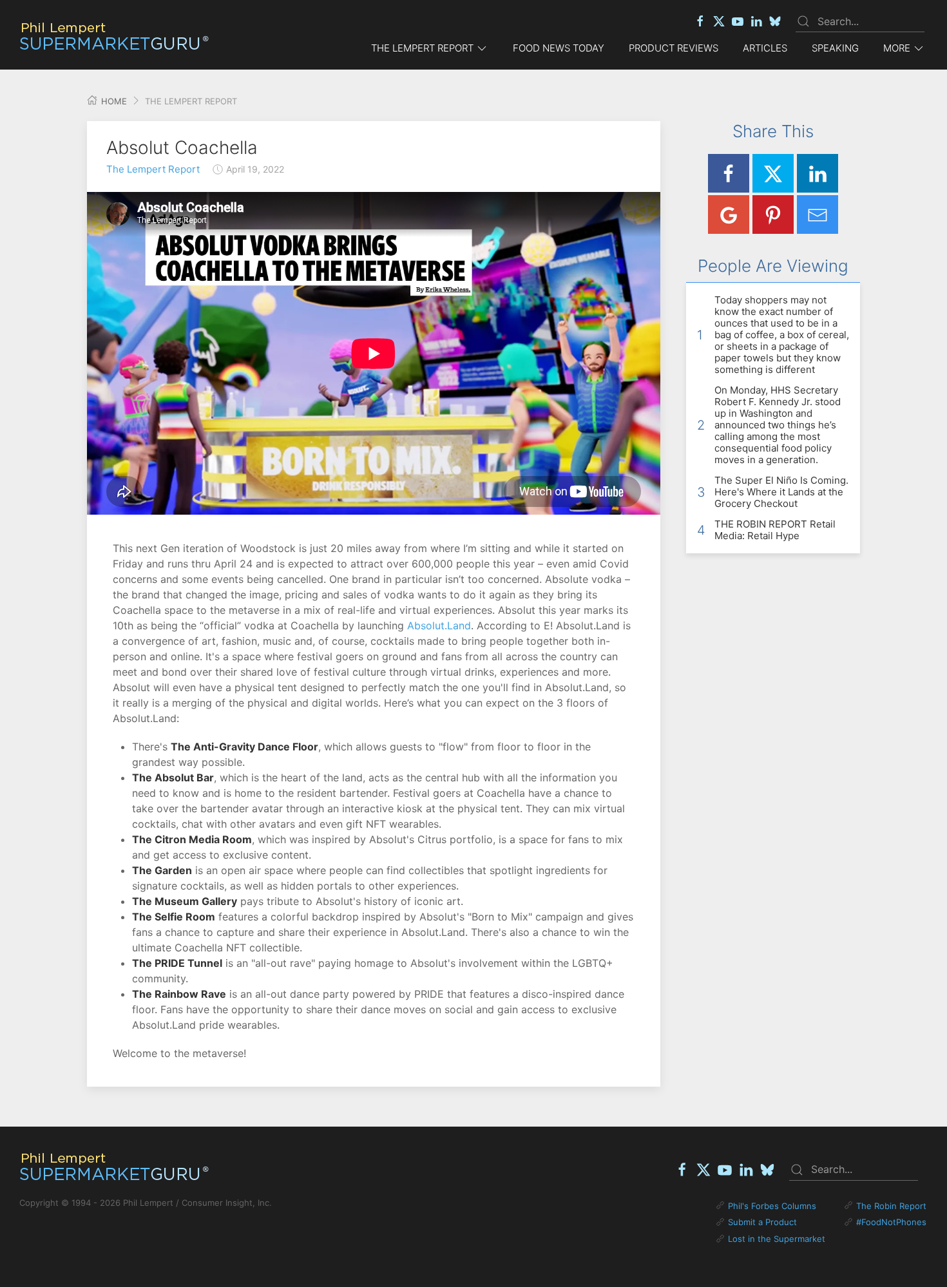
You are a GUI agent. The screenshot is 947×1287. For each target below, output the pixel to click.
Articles (765, 48)
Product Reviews (673, 48)
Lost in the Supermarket (776, 1239)
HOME (113, 101)
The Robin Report (891, 1206)
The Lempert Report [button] (422, 48)
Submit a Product (762, 1222)
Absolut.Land (439, 625)
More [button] (896, 48)
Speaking (835, 48)
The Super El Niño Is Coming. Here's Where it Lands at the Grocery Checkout (781, 492)
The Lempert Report (153, 169)
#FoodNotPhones (891, 1222)
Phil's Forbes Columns (772, 1206)
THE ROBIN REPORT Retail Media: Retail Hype (775, 530)
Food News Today (558, 48)
